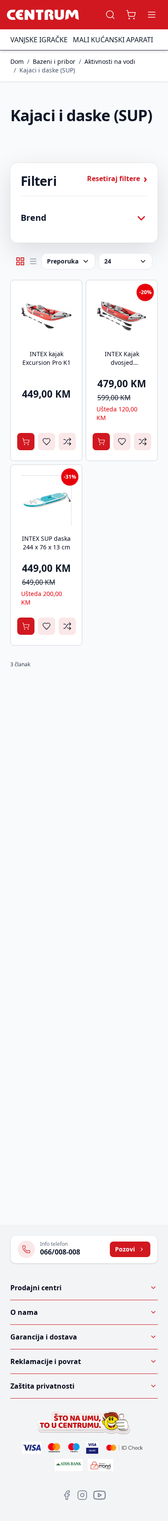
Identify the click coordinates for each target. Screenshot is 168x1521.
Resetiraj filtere (117, 178)
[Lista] (33, 261)
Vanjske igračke (39, 39)
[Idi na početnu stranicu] (43, 14)
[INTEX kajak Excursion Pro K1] (46, 316)
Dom (17, 61)
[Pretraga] (110, 14)
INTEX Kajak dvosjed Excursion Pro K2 (122, 362)
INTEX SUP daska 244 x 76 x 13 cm (46, 542)
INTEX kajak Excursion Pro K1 (46, 358)
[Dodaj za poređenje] (67, 441)
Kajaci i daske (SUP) (47, 70)
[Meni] (151, 14)
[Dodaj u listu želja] (46, 441)
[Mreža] (20, 261)
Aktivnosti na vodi (109, 61)
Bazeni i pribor (54, 61)
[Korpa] (130, 14)
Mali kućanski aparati (113, 39)
